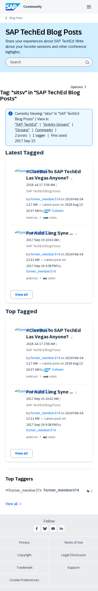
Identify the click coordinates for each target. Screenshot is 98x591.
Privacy (24, 542)
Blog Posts (16, 18)
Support (73, 567)
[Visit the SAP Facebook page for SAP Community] (37, 528)
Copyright (24, 555)
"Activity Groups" (56, 124)
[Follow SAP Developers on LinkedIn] (61, 528)
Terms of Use (73, 542)
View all (21, 294)
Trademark (24, 567)
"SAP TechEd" (26, 124)
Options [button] (76, 87)
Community (32, 6)
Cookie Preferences (24, 580)
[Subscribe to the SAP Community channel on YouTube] (53, 528)
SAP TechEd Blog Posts (43, 191)
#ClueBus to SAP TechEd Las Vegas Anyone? (53, 178)
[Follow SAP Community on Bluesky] (45, 528)
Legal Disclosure (73, 555)
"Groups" (22, 130)
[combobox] (49, 62)
